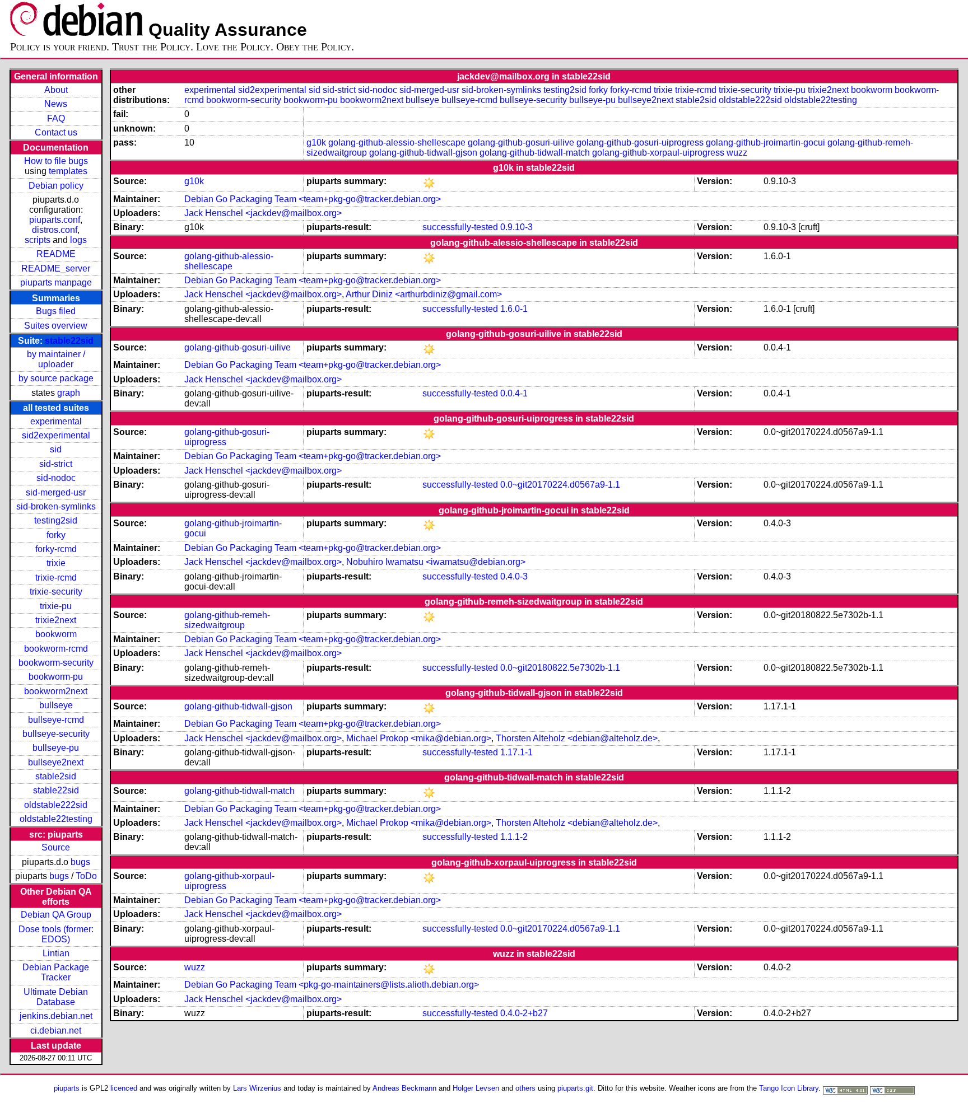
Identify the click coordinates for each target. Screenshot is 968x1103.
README (56, 254)
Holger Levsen (476, 1088)
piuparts (67, 1088)
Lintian (56, 953)
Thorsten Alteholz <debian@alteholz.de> (577, 738)
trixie (56, 563)
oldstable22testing (56, 819)
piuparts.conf (54, 220)
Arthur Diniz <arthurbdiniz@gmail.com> (424, 294)
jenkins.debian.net (56, 1016)
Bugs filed (56, 311)
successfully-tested (460, 227)
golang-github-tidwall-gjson (423, 152)
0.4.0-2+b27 (524, 1013)
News (55, 104)
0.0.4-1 (514, 393)
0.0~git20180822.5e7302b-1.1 (560, 667)
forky (56, 535)
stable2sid (55, 776)
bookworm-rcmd (56, 648)
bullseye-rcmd (56, 720)
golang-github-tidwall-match (535, 152)
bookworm (56, 634)
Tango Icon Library (788, 1088)
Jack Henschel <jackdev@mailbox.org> (263, 213)
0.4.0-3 (514, 576)
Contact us (56, 132)
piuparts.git (575, 1088)
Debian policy (56, 185)
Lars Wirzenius (257, 1088)
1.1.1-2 (514, 837)
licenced (123, 1088)
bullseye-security (56, 734)
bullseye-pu (55, 748)
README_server (55, 268)
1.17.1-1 (516, 752)
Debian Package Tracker (55, 972)
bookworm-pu (56, 676)
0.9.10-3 (516, 227)
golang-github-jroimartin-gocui (765, 142)
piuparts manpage (56, 282)
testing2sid (55, 520)
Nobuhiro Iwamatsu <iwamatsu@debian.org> (435, 562)
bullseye (56, 705)
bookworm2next (55, 691)
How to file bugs (56, 161)
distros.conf (54, 230)
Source (55, 847)
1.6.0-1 (514, 309)
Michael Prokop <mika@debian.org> (418, 738)
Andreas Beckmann (404, 1088)
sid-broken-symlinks (56, 506)
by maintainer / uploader (56, 359)
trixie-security (56, 591)
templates (68, 171)
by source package (56, 378)
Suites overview (55, 325)
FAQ (56, 118)
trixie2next (55, 620)
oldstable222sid (55, 805)
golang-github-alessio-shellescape (397, 142)
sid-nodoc (56, 478)
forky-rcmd (56, 549)
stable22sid (69, 340)
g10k (316, 142)
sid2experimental (56, 435)
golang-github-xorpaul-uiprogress (658, 152)
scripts (37, 240)
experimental (56, 421)
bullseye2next (55, 762)
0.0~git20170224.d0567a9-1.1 (560, 484)
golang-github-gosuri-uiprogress (640, 142)
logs (78, 240)
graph (68, 393)
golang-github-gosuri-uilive (521, 142)
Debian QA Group (56, 914)
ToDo (86, 876)
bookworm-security (56, 662)
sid (56, 449)
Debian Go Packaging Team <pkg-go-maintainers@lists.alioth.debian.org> (331, 984)
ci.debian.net (55, 1030)
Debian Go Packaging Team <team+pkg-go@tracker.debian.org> (312, 199)
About (56, 90)
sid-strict (55, 464)
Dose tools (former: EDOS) (56, 934)
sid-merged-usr (56, 492)
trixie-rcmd (56, 577)
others (525, 1088)
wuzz (737, 152)
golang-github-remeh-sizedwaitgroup (227, 620)
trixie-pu (56, 606)
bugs (80, 862)
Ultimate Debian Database (56, 997)
